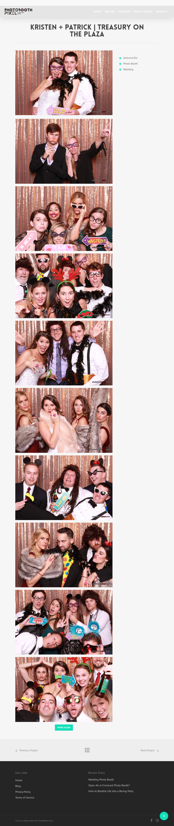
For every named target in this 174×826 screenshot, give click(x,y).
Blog (18, 786)
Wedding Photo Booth (101, 779)
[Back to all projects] (87, 749)
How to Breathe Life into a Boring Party (110, 791)
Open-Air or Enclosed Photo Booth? (109, 785)
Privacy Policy (23, 791)
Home (18, 780)
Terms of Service (24, 797)
